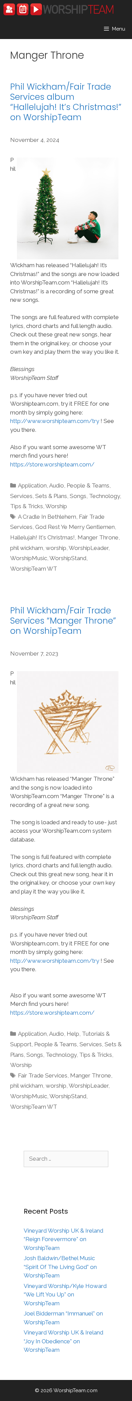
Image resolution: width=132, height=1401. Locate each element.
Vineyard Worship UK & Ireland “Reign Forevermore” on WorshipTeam (63, 1239)
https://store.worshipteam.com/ (52, 464)
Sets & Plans (51, 496)
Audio (56, 485)
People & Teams (88, 485)
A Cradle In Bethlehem (47, 516)
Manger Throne (98, 537)
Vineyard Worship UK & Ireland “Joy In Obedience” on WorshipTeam (63, 1341)
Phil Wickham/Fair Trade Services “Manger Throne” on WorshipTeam (63, 621)
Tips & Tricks (26, 506)
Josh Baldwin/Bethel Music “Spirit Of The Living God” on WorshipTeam (60, 1267)
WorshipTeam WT (33, 568)
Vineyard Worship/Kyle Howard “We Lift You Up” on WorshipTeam (65, 1295)
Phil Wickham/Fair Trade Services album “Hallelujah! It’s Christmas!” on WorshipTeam (66, 102)
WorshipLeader (88, 548)
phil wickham (26, 548)
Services (21, 496)
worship (56, 548)
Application (32, 485)
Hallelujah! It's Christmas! (42, 537)
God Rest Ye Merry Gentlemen (75, 526)
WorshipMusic (28, 558)
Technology (104, 496)
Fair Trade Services (42, 1075)
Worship (56, 506)
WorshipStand (67, 558)
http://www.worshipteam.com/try (54, 421)
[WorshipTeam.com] (58, 9)
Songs (78, 496)
